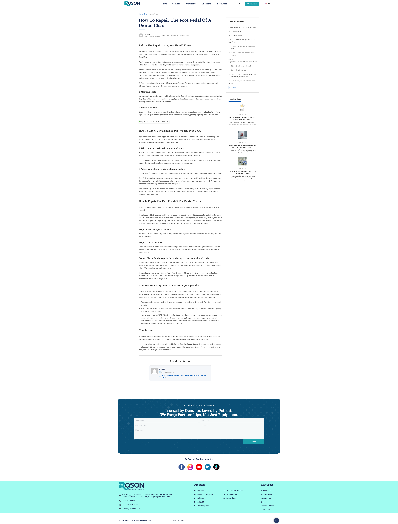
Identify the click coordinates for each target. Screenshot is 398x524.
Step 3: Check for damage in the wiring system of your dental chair (243, 75)
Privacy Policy (178, 520)
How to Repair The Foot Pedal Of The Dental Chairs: (243, 61)
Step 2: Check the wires (238, 70)
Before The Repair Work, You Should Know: (243, 27)
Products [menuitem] (176, 3)
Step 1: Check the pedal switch (241, 66)
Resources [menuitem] (222, 3)
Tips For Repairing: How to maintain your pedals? (242, 82)
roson (148, 34)
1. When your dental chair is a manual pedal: (243, 47)
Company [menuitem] (190, 3)
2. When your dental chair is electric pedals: (242, 54)
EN (269, 3)
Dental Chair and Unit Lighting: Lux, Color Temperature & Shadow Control (243, 118)
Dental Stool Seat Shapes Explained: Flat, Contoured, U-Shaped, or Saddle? (243, 146)
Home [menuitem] (164, 3)
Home (141, 14)
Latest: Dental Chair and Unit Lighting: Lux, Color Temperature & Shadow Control (184, 376)
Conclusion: (233, 87)
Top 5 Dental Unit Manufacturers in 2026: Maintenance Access (242, 172)
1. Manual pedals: (237, 31)
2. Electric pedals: (236, 35)
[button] (240, 4)
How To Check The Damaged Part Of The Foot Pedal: (242, 41)
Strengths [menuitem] (206, 3)
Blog (145, 14)
